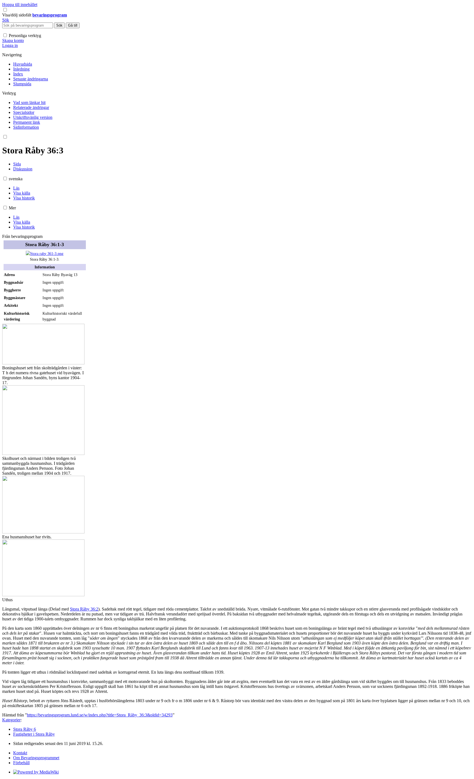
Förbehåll (21, 762)
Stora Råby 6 (24, 729)
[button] (17, 15)
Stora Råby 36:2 (84, 609)
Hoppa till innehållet (19, 4)
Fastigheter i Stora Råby (34, 734)
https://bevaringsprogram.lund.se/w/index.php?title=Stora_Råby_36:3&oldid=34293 (100, 715)
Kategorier (11, 720)
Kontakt (20, 752)
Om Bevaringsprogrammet (36, 757)
